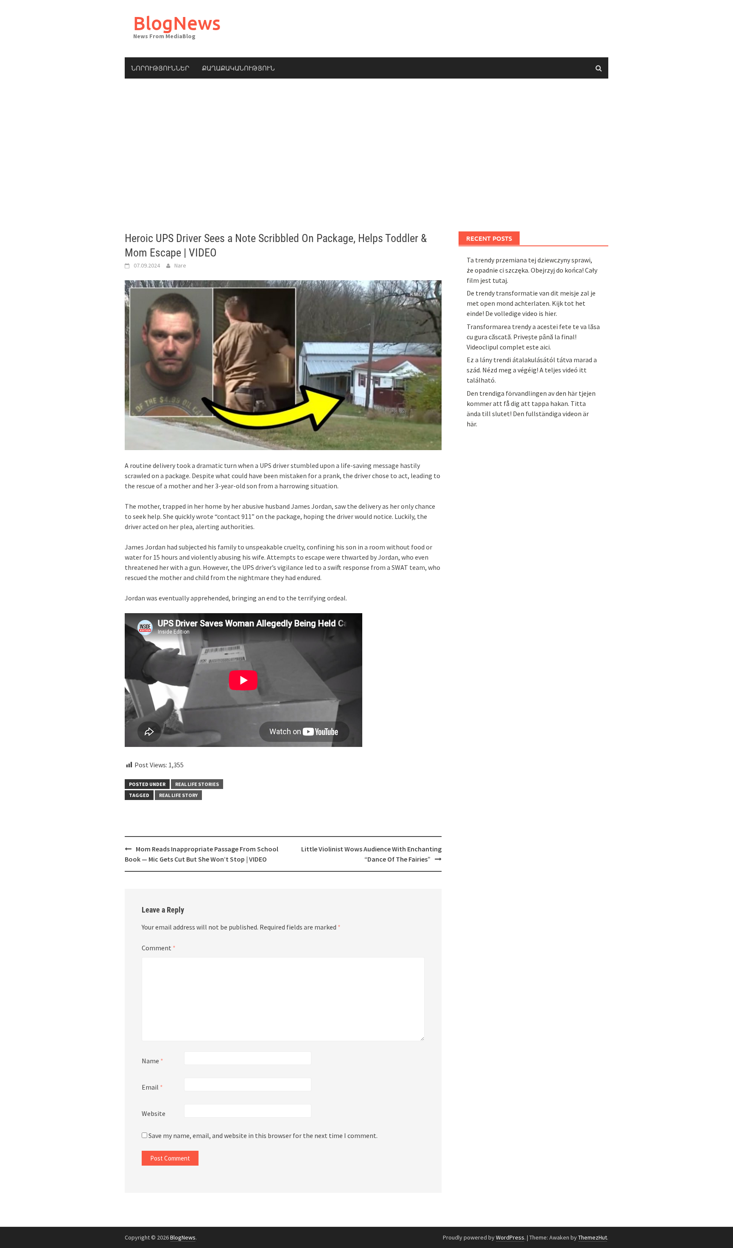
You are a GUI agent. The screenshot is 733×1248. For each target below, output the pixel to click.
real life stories (197, 784)
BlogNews (177, 22)
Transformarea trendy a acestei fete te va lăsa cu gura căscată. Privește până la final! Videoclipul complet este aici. (533, 336)
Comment (159, 948)
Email (152, 1087)
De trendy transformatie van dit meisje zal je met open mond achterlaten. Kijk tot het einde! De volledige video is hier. (531, 303)
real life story (178, 795)
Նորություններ (160, 68)
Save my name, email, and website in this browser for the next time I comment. (263, 1135)
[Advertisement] (366, 155)
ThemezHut (592, 1237)
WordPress (510, 1237)
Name (152, 1060)
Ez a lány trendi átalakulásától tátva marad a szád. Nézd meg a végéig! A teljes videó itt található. (532, 369)
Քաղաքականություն (238, 68)
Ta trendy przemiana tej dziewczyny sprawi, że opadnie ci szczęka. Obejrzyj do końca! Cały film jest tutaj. (532, 270)
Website (153, 1113)
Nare (180, 265)
